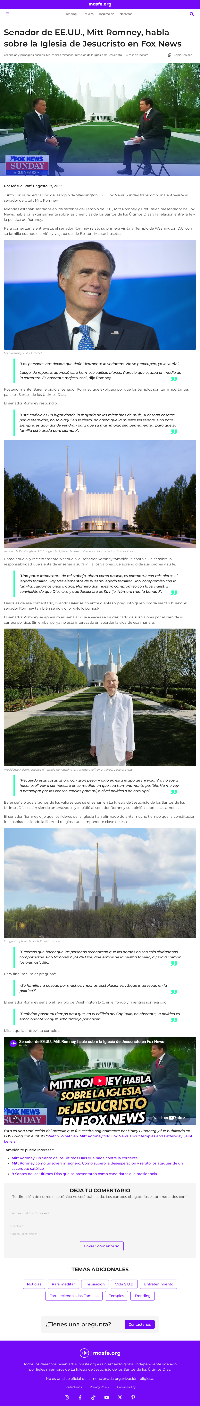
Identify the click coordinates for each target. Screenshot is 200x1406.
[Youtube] (106, 1397)
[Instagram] (66, 1397)
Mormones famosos (59, 55)
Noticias (88, 14)
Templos (116, 1296)
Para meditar (63, 1284)
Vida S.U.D (124, 1284)
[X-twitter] (120, 1397)
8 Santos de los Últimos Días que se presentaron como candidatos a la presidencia (84, 1174)
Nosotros (126, 14)
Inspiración (106, 14)
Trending (70, 14)
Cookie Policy (126, 1387)
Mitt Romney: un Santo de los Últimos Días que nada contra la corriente (75, 1158)
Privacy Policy (99, 1387)
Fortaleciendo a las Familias (73, 1296)
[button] (7, 14)
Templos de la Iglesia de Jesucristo (98, 55)
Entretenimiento (158, 1284)
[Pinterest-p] (133, 1397)
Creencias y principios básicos (24, 55)
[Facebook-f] (80, 1397)
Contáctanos (73, 1387)
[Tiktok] (93, 1397)
